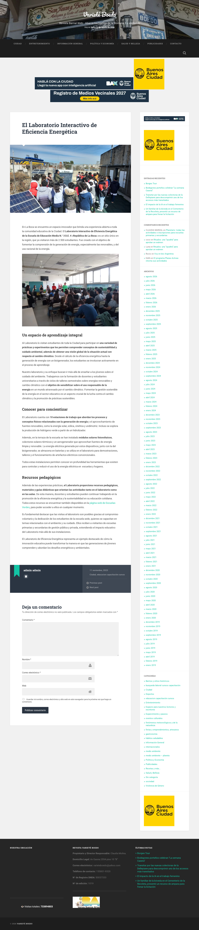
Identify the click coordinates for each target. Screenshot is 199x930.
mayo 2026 (151, 289)
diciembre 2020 (153, 570)
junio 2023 (150, 440)
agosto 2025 (151, 328)
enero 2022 (151, 514)
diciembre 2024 (153, 363)
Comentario (28, 620)
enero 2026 (151, 307)
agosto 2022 (151, 484)
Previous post (96, 583)
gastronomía (151, 734)
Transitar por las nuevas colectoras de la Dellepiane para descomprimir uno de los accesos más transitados (164, 198)
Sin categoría (152, 777)
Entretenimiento (39, 43)
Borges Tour (151, 183)
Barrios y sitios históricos (157, 681)
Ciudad (18, 43)
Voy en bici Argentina (164, 254)
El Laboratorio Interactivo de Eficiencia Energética (59, 128)
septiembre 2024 (153, 376)
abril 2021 (150, 553)
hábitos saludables (154, 738)
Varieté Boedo (99, 14)
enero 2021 (151, 566)
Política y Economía (102, 43)
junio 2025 (150, 337)
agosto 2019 (151, 639)
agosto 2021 (151, 536)
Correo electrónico (31, 673)
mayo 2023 (151, 445)
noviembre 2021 (153, 523)
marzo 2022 (151, 505)
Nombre (26, 659)
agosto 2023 (151, 432)
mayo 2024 (151, 393)
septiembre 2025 (153, 324)
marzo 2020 (151, 609)
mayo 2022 (151, 497)
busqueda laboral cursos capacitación (163, 685)
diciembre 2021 (153, 518)
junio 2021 (150, 544)
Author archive (26, 576)
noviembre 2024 (153, 367)
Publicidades (155, 43)
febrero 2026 (151, 302)
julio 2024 (150, 384)
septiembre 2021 (153, 531)
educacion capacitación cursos (111, 574)
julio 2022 (150, 488)
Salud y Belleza (130, 43)
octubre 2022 (152, 475)
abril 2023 (150, 449)
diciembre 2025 (153, 311)
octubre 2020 (152, 579)
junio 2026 (150, 285)
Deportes (150, 694)
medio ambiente (153, 751)
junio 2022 (150, 492)
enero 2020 (151, 618)
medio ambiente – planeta (157, 755)
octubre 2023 (152, 423)
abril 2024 (150, 397)
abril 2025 (150, 345)
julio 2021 (150, 540)
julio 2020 (150, 592)
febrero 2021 (151, 561)
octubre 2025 (152, 320)
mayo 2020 (151, 600)
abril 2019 (150, 656)
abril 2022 (150, 501)
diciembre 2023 (153, 415)
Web (24, 686)
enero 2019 (151, 665)
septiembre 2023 (153, 427)
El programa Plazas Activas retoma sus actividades (162, 259)
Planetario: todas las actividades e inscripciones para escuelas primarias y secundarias (165, 233)
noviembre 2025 (153, 315)
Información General (70, 43)
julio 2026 (150, 281)
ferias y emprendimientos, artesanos (162, 729)
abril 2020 (150, 605)
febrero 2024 (151, 406)
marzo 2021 (151, 557)
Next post (94, 587)
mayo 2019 (151, 652)
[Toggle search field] (184, 53)
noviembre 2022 (153, 471)
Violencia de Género (155, 786)
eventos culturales (154, 718)
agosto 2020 (151, 587)
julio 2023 (150, 436)
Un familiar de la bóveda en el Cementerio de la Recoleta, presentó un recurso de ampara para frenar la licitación (165, 211)
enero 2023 (151, 462)
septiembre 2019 (153, 635)
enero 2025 (151, 358)
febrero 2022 (151, 510)
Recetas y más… (153, 768)
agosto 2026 (151, 276)
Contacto (176, 43)
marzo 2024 (151, 402)
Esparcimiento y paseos (157, 714)
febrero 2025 (151, 354)
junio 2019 (150, 648)
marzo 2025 (151, 350)
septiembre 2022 (153, 479)
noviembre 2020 (153, 574)
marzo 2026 (151, 298)
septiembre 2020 (153, 583)
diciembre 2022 (153, 466)
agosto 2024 (151, 380)
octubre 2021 (152, 527)
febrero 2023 (151, 458)
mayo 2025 (151, 341)
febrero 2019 (151, 661)
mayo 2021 (151, 548)
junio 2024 (150, 389)
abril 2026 (150, 294)
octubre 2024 (152, 371)
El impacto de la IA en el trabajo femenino (165, 204)
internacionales (153, 747)
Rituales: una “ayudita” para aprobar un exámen (162, 241)
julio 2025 (150, 333)
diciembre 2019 (153, 622)
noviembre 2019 (153, 626)
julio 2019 (150, 643)
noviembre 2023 (153, 419)
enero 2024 (151, 410)
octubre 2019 (152, 630)
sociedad (150, 781)
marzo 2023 (151, 453)
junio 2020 (150, 596)
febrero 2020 (151, 613)
